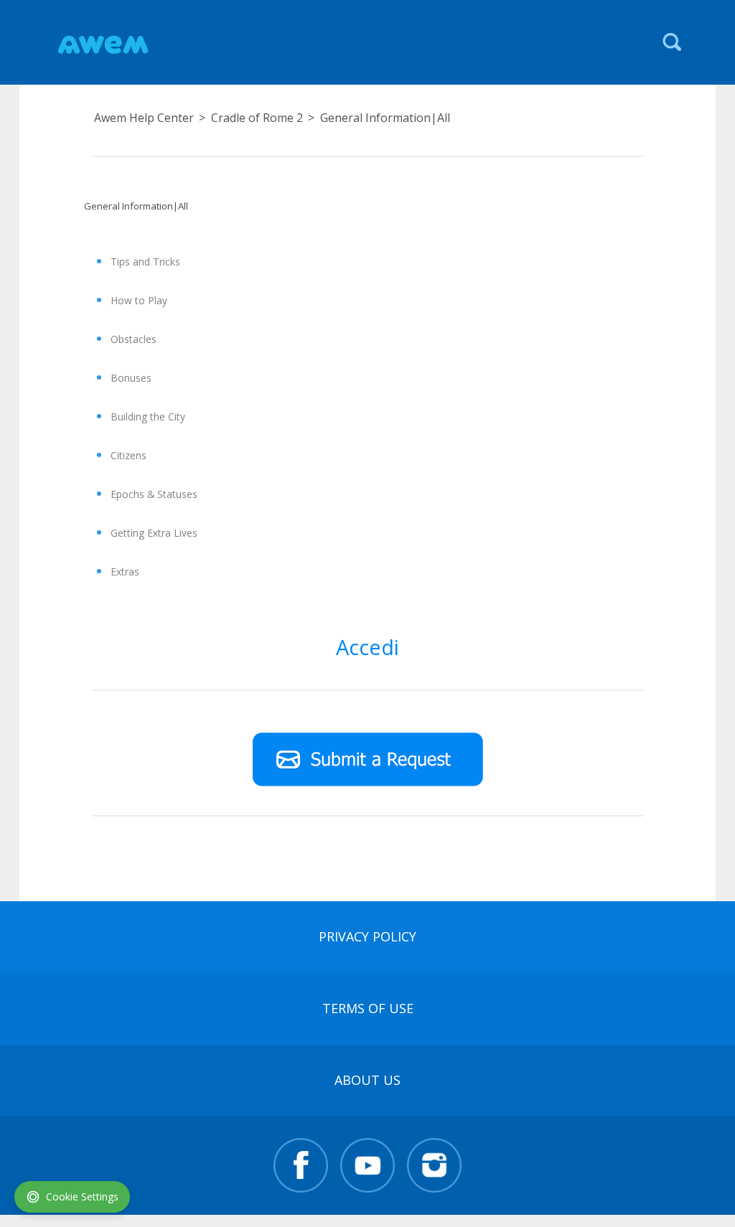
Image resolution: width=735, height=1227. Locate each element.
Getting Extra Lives (154, 533)
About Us (367, 1079)
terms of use (367, 1008)
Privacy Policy (367, 936)
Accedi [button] (367, 647)
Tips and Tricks (145, 261)
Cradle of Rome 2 (257, 118)
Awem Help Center (144, 118)
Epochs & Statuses (154, 494)
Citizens (128, 455)
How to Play (139, 300)
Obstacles (133, 339)
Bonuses (131, 378)
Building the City (148, 416)
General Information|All (385, 118)
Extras (125, 571)
